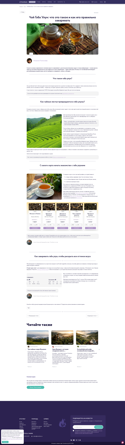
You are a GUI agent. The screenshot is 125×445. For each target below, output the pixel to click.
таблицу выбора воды (42, 269)
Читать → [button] (30, 366)
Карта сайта (46, 426)
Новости (21, 423)
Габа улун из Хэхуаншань (82, 193)
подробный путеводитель (68, 93)
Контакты (60, 2)
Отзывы (38, 2)
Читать (44, 2)
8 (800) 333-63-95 (85, 2)
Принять (5, 442)
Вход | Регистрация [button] (35, 387)
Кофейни (21, 427)
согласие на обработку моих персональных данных (87, 432)
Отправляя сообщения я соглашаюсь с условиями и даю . (88, 432)
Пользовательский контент (36, 428)
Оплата (45, 421)
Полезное (34, 424)
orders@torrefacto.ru (37, 436)
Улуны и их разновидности (59, 157)
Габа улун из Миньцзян (76, 196)
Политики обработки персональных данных (88, 431)
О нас (20, 421)
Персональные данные (37, 426)
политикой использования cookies (10, 437)
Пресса (21, 426)
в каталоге (79, 198)
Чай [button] (28, 308)
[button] (32, 2)
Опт (55, 2)
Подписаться (99, 427)
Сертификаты (22, 424)
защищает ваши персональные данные (14, 439)
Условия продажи (48, 424)
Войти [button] (101, 2)
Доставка (46, 423)
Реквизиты (34, 423)
